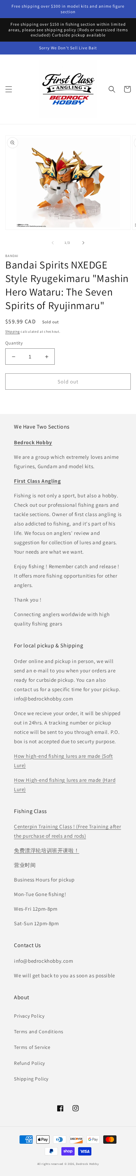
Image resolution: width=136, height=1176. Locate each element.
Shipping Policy (31, 1079)
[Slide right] (83, 242)
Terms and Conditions (38, 1031)
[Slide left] (52, 242)
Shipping (12, 331)
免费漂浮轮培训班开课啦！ (46, 850)
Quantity (14, 343)
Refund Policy (29, 1063)
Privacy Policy (29, 1016)
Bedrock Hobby (87, 1164)
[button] (8, 89)
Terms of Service (32, 1047)
